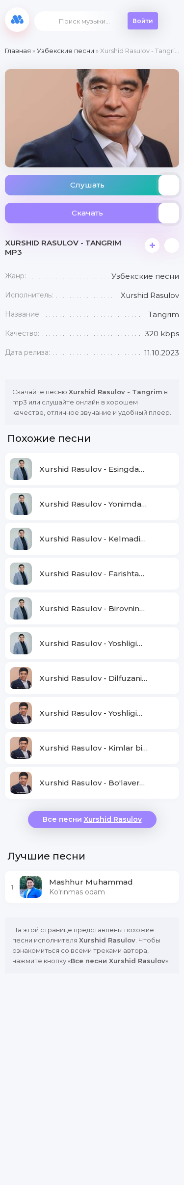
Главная (18, 50)
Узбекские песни (65, 50)
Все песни (92, 819)
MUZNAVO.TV (17, 19)
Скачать (87, 212)
